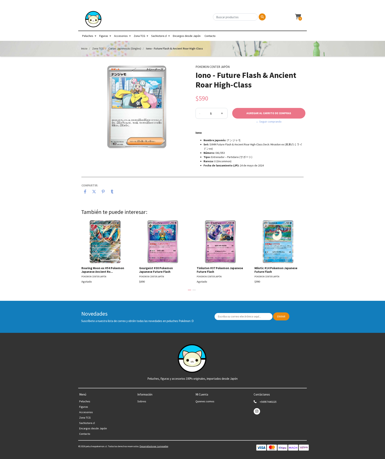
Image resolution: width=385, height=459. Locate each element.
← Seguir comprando (269, 121)
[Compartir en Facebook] (85, 192)
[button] (297, 17)
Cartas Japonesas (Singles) (124, 48)
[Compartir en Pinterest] (103, 192)
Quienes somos (205, 401)
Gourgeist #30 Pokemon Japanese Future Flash (156, 270)
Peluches (87, 36)
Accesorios (121, 36)
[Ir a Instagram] (257, 411)
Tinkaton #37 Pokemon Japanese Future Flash (220, 270)
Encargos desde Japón (187, 36)
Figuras (103, 36)
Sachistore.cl (159, 36)
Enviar (281, 316)
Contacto (210, 36)
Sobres (141, 401)
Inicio (84, 48)
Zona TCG (139, 36)
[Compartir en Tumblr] (112, 192)
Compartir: (89, 185)
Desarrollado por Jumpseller (154, 446)
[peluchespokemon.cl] (93, 20)
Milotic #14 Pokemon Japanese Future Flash (275, 270)
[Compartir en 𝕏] (94, 192)
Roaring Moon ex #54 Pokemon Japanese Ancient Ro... (102, 270)
